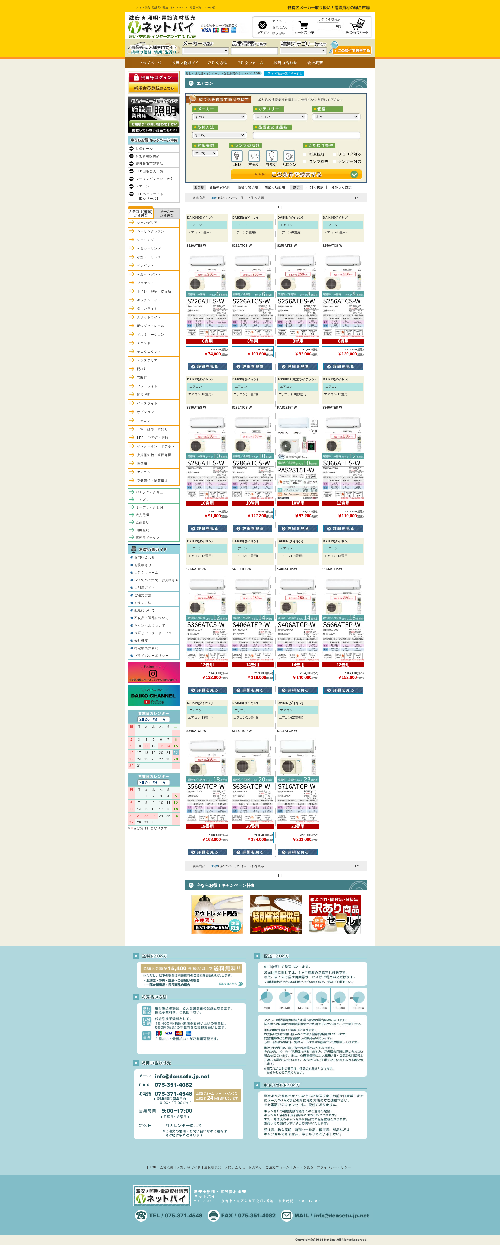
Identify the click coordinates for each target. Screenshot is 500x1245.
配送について (144, 610)
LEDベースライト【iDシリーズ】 (150, 196)
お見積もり (143, 565)
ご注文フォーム (146, 572)
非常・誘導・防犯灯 (152, 429)
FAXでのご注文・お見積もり (156, 580)
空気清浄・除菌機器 (152, 481)
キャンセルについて (149, 625)
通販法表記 (212, 1167)
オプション (145, 412)
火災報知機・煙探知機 (154, 455)
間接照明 (144, 395)
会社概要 (141, 640)
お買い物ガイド (189, 1167)
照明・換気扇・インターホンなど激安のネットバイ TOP (223, 73)
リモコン (144, 420)
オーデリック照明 (149, 507)
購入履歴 (278, 33)
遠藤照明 (142, 522)
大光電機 (142, 515)
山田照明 (142, 530)
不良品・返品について (151, 618)
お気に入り (280, 27)
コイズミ (142, 500)
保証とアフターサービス (153, 633)
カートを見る (303, 1167)
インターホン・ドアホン (156, 446)
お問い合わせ (144, 557)
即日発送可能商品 (149, 164)
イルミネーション (151, 334)
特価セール (144, 148)
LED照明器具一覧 (150, 171)
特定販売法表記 (146, 648)
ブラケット (145, 283)
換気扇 (142, 463)
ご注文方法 (143, 595)
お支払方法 (143, 603)
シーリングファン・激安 (154, 179)
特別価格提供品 (148, 156)
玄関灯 (142, 377)
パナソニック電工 (149, 492)
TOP (153, 1167)
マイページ (280, 21)
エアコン (142, 186)
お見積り (255, 1167)
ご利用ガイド (144, 588)
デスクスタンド (149, 352)
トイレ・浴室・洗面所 (154, 291)
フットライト (147, 386)
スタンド (144, 343)
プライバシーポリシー (151, 656)
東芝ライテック (148, 537)
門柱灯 (142, 369)
